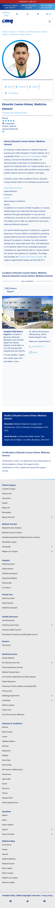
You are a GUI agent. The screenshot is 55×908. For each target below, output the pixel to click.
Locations (22, 86)
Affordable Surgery (9, 542)
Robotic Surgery (8, 705)
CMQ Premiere (28, 6)
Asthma (5, 727)
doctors (12, 31)
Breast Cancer (7, 732)
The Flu (5, 793)
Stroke (7, 198)
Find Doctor (6, 645)
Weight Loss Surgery (10, 878)
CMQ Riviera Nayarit (10, 6)
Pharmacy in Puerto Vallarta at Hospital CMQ (19, 686)
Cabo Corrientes (8, 834)
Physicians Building (9, 578)
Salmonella (6, 779)
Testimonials (7, 583)
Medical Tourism (8, 863)
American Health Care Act (11, 630)
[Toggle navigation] (50, 21)
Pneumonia (6, 774)
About (10, 86)
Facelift (4, 503)
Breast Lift (6, 507)
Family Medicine (8, 658)
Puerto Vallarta (7, 825)
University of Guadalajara (31, 156)
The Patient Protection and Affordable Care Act (20, 634)
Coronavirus (6, 845)
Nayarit (5, 829)
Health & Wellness (9, 859)
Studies (35, 86)
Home (4, 31)
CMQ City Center (46, 6)
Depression (6, 750)
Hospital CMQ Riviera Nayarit (30, 256)
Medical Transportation (11, 672)
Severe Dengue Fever (10, 802)
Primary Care (7, 691)
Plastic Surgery (7, 873)
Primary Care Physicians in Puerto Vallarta (24, 33)
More (35, 352)
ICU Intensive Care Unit (11, 662)
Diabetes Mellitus (8, 741)
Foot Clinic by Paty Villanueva (13, 714)
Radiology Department (10, 695)
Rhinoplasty (6, 512)
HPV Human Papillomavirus (12, 769)
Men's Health (7, 868)
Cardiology (6, 700)
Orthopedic (6, 546)
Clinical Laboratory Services (12, 667)
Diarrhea (5, 746)
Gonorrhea (6, 760)
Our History (6, 587)
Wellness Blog (6, 14)
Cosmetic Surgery (8, 489)
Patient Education (9, 681)
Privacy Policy (47, 895)
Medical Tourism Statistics (12, 528)
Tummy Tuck (7, 493)
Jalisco (4, 820)
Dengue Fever (7, 798)
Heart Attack (7, 765)
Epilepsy (5, 755)
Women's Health (8, 882)
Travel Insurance (8, 620)
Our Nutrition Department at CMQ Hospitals (19, 677)
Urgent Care (6, 710)
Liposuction (6, 498)
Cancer (4, 736)
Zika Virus (5, 788)
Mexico (5, 815)
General (5, 854)
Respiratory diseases (13, 188)
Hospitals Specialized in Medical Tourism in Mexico (21, 537)
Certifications (13, 93)
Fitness (4, 849)
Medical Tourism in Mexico (12, 532)
